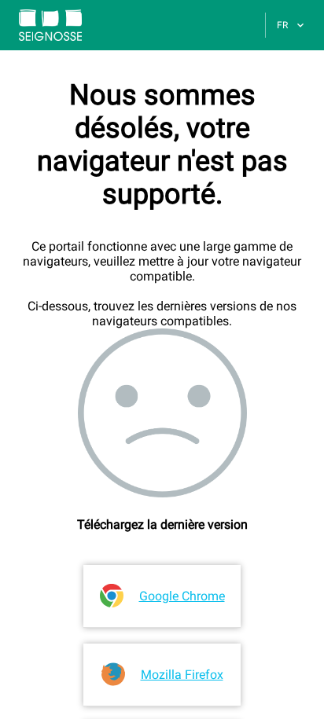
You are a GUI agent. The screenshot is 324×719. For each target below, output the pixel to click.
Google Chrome (182, 596)
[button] (41, 25)
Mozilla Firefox (182, 674)
